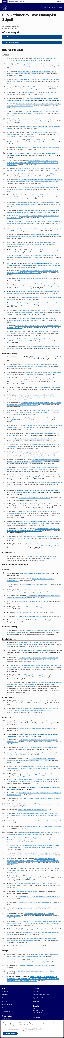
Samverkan (5, 998)
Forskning (5, 994)
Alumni (4, 1008)
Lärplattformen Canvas (39, 998)
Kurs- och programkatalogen (41, 994)
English (53, 7)
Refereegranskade (11, 37)
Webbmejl (36, 1001)
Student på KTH (7, 1004)
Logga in (59, 1)
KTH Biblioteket (7, 1019)
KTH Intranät (6, 1011)
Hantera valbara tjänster (12, 1029)
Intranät (22, 1)
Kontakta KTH (37, 1017)
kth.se (5, 1)
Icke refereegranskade (12, 42)
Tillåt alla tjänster (10, 1033)
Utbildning (5, 991)
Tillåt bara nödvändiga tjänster (34, 1029)
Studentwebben (13, 1)
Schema (35, 991)
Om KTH (4, 1001)
